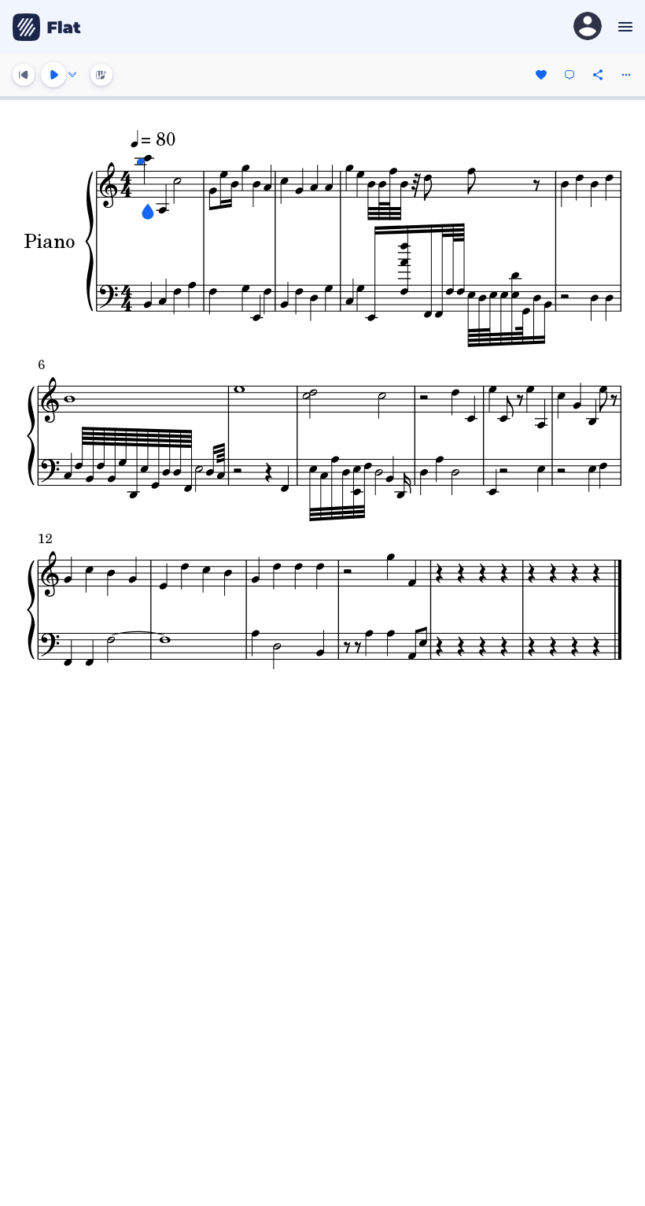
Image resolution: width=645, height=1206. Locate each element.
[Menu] (623, 26)
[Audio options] (72, 74)
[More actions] (626, 74)
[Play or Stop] (53, 74)
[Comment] (569, 75)
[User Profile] (587, 27)
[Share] (598, 74)
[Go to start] (24, 75)
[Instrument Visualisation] (101, 75)
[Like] (541, 75)
